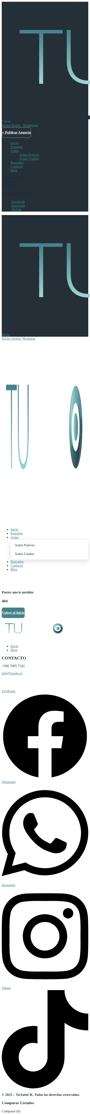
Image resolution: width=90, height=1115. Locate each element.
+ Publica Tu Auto (15, 580)
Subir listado (11, 684)
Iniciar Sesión (11, 125)
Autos (14, 151)
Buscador (17, 162)
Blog (13, 170)
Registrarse (30, 125)
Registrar (29, 338)
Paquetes (16, 147)
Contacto (16, 166)
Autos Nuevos (29, 155)
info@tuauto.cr (12, 673)
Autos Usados (29, 159)
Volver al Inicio (13, 613)
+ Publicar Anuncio (16, 132)
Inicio (14, 143)
